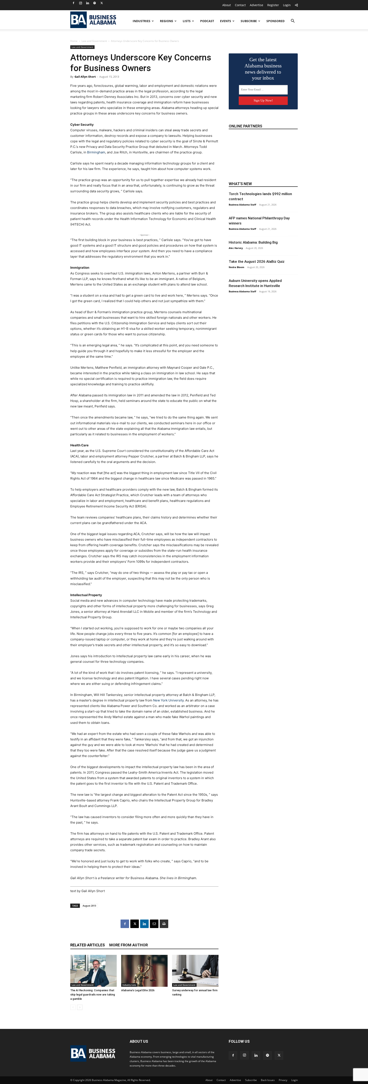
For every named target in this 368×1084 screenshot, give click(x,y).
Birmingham (96, 152)
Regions (166, 21)
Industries (141, 21)
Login (287, 5)
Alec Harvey (236, 248)
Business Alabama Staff (242, 204)
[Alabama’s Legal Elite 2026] (144, 971)
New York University (168, 700)
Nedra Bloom (236, 267)
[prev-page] (73, 1007)
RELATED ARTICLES (87, 945)
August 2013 (89, 905)
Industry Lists (129, 984)
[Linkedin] (87, 3)
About (226, 5)
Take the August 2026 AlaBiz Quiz (257, 261)
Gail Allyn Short (85, 77)
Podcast (207, 21)
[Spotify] (94, 3)
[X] (101, 3)
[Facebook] (73, 3)
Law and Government (94, 41)
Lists (187, 21)
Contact (240, 5)
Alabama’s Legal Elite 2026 (137, 990)
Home (74, 41)
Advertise (256, 5)
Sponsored (275, 21)
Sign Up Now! (263, 100)
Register (273, 5)
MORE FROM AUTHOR (128, 945)
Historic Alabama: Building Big (253, 242)
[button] (293, 21)
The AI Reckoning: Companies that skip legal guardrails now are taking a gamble (92, 994)
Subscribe (249, 21)
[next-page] (79, 1007)
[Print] (164, 924)
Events (225, 21)
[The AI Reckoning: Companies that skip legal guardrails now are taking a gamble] (93, 971)
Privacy (283, 1080)
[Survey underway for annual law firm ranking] (195, 971)
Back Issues (268, 1080)
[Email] (154, 924)
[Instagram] (80, 3)
